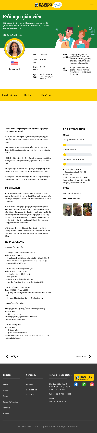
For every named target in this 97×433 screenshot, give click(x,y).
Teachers (6, 407)
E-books (6, 413)
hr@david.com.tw (58, 401)
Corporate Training (10, 402)
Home (5, 384)
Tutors (5, 396)
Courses (6, 390)
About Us (29, 384)
